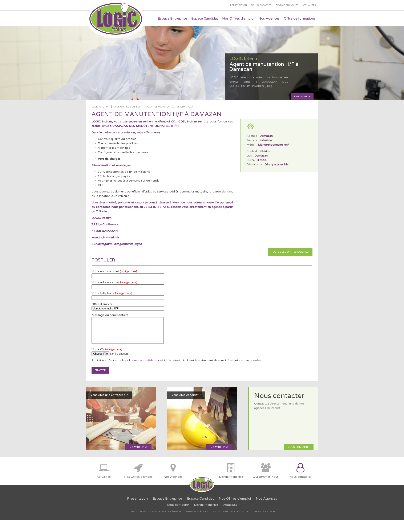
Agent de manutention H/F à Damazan (169, 107)
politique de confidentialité (144, 360)
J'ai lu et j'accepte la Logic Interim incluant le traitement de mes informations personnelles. (179, 360)
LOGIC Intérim (100, 107)
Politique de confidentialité (230, 511)
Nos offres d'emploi (127, 107)
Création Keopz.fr (264, 511)
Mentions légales (197, 511)
